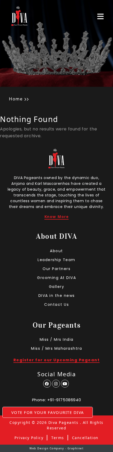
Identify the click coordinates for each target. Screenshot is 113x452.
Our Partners (56, 268)
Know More (56, 217)
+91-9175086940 (64, 400)
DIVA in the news (56, 295)
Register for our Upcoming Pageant (56, 360)
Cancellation (85, 438)
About (56, 250)
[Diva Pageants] (19, 16)
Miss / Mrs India (57, 339)
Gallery (56, 286)
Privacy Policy (28, 438)
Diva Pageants (63, 422)
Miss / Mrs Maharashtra (56, 348)
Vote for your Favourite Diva (47, 412)
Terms (57, 438)
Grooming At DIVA (56, 277)
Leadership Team (56, 259)
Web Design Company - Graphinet (56, 448)
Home (16, 99)
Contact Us (56, 304)
